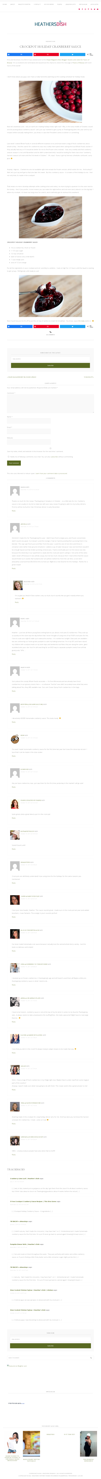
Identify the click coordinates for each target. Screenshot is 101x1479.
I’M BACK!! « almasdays (19, 1221)
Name (10, 417)
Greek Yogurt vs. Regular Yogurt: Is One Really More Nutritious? (12, 1458)
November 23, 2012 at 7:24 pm (29, 526)
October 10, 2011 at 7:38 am (29, 1037)
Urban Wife (25, 862)
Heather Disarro (49, 1473)
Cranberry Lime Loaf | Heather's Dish (24, 1178)
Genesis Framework (60, 1476)
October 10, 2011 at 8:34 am (29, 933)
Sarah (23, 1066)
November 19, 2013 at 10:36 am (30, 489)
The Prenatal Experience (88, 1460)
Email (9, 427)
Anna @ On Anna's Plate (30, 998)
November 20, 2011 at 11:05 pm (30, 621)
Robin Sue (25, 769)
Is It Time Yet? (69, 1434)
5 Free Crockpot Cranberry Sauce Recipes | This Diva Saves (33, 1201)
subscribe (54, 457)
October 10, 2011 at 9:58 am (29, 865)
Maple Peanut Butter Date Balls (31, 1460)
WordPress (73, 1476)
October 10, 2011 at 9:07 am (29, 899)
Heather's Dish (50, 24)
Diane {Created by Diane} (31, 800)
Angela (24, 524)
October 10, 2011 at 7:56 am (29, 1000)
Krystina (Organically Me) (32, 704)
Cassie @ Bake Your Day (30, 896)
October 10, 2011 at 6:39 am (29, 1139)
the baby (81, 321)
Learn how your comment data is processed (51, 473)
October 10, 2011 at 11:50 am (29, 772)
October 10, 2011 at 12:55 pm (29, 707)
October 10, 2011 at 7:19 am (29, 1105)
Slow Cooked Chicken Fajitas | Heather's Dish (27, 1310)
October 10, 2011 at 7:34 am (29, 1068)
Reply (13, 511)
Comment (11, 393)
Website (10, 438)
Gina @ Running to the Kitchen (34, 964)
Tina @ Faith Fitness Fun (31, 1103)
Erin (22, 735)
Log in (80, 1476)
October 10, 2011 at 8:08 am (29, 967)
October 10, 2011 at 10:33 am (29, 803)
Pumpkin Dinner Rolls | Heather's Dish (24, 1244)
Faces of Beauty (78, 63)
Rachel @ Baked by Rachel (31, 1035)
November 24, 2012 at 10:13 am (33, 584)
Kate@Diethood (27, 831)
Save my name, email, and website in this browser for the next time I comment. (35, 451)
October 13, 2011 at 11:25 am (29, 670)
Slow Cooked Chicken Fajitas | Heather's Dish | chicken (31, 1290)
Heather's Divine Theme (41, 1476)
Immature (50, 1434)
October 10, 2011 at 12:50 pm (29, 738)
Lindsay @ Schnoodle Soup (32, 1137)
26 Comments (50, 335)
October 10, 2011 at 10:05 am (29, 834)
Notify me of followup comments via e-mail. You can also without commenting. (41, 457)
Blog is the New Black (30, 930)
